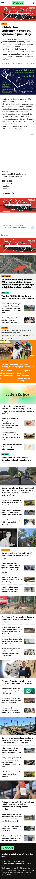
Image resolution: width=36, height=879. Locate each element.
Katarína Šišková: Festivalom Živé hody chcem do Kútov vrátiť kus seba (16, 555)
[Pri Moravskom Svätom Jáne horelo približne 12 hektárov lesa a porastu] (29, 641)
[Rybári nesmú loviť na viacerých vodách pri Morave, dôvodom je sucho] (29, 750)
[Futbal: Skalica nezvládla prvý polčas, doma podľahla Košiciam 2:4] (29, 691)
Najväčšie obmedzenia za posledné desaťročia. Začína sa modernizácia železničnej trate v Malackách (17, 740)
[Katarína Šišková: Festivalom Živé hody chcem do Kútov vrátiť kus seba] (18, 537)
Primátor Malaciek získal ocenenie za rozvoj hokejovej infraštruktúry (16, 682)
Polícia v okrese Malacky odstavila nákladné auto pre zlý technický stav (11, 579)
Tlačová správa (19, 63)
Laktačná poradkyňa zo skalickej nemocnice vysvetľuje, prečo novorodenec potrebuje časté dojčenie (10, 423)
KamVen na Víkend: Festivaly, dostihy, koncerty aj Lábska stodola (17, 365)
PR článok (5, 292)
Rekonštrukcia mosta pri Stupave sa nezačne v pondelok (10, 774)
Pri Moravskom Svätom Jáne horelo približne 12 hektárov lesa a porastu (12, 641)
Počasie (4, 327)
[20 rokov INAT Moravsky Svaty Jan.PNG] (18, 13)
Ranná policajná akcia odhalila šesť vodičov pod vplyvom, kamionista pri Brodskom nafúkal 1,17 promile (10, 567)
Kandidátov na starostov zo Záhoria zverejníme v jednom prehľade (11, 447)
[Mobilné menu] (2, 3)
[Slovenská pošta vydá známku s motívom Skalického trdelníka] (29, 320)
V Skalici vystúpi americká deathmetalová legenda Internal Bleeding (13, 376)
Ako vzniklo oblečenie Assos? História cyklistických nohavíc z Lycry (16, 460)
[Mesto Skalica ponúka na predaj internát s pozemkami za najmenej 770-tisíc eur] (29, 652)
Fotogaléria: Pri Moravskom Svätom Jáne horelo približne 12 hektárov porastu (17, 619)
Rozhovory (5, 550)
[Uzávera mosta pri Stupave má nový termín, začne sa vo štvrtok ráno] (29, 503)
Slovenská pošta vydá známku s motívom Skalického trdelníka (9, 320)
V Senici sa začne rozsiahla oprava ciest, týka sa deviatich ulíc (11, 828)
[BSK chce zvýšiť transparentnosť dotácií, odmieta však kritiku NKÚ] (29, 710)
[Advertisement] (18, 150)
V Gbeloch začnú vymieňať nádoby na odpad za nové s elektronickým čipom (11, 838)
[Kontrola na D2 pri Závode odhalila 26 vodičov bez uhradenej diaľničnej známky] (29, 512)
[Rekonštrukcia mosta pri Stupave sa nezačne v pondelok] (29, 774)
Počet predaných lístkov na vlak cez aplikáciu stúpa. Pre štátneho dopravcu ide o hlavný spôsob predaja (17, 805)
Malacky (5, 235)
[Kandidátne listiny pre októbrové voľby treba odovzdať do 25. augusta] (29, 589)
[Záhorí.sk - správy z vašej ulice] (18, 3)
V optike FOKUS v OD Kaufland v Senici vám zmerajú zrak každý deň (17, 297)
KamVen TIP (4, 362)
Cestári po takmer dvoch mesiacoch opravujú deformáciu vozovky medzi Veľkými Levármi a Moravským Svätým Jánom (17, 491)
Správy (4, 23)
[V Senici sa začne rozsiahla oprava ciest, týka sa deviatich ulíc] (29, 828)
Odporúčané (6, 276)
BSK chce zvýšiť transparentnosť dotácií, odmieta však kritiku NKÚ (10, 710)
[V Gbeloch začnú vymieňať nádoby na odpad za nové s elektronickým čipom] (29, 838)
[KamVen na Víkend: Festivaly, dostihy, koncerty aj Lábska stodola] (18, 349)
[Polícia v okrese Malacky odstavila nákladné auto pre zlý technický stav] (29, 579)
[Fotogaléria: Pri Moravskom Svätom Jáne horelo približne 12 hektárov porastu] (18, 605)
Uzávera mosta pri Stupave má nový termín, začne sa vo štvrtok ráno (11, 503)
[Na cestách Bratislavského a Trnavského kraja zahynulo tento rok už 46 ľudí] (29, 700)
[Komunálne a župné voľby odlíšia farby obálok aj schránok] (29, 522)
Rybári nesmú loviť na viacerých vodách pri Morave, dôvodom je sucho (11, 750)
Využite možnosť (12, 863)
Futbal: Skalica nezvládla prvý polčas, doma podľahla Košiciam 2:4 (11, 691)
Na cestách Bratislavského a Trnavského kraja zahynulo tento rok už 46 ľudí (11, 700)
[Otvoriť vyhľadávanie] (33, 3)
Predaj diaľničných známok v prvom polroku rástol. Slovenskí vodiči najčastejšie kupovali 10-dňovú (11, 762)
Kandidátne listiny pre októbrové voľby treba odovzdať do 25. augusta (10, 589)
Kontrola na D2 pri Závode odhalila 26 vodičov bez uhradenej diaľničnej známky (12, 512)
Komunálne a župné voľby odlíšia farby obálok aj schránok (10, 522)
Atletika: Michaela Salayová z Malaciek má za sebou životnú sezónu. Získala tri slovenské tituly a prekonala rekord (11, 308)
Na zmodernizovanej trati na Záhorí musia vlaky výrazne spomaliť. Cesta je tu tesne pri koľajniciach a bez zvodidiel (17, 283)
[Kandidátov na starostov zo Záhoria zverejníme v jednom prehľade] (29, 447)
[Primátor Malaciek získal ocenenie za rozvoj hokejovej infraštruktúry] (18, 669)
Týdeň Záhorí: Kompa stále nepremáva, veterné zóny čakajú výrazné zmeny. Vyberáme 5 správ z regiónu (17, 409)
